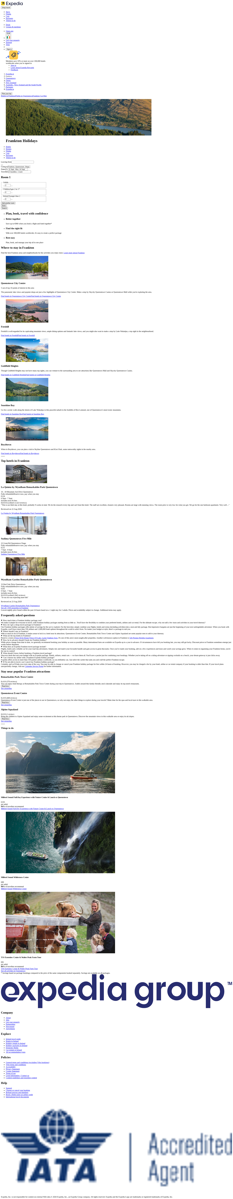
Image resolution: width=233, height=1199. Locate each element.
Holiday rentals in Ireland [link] (15, 1043)
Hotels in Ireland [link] (12, 1041)
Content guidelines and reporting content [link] (21, 1078)
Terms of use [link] (11, 1073)
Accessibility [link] (11, 1067)
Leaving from (6, 162)
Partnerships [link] (10, 1024)
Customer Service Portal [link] (34, 666)
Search (4, 208)
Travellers (4, 172)
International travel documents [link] (17, 1097)
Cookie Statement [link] (12, 1071)
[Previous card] (2, 456)
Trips (8, 45)
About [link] (8, 1018)
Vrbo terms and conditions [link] (16, 1065)
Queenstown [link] (11, 78)
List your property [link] (13, 1022)
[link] (26, 12)
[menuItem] (8, 96)
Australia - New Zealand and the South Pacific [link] (24, 85)
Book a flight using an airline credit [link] (19, 1095)
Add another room (8, 203)
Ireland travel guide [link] (13, 1039)
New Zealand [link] (11, 83)
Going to (4, 167)
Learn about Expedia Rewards (22, 68)
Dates (3, 169)
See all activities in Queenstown (13, 971)
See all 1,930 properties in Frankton (14, 608)
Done (4, 206)
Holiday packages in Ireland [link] (16, 1046)
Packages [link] (9, 87)
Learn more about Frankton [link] (74, 253)
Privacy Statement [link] (13, 1069)
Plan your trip (6, 94)
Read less (5, 686)
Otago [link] (8, 80)
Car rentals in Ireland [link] (14, 1050)
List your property (13, 40)
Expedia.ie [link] (10, 74)
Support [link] (9, 1088)
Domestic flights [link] (12, 1048)
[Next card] (4, 456)
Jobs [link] (7, 1020)
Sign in (9, 49)
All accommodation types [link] (15, 1052)
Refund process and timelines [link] (17, 1092)
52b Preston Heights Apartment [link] (141, 638)
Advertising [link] (10, 1029)
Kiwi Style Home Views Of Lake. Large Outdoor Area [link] (36, 638)
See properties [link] (6, 688)
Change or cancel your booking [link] (18, 1090)
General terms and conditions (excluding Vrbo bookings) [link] (27, 1062)
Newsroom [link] (10, 1026)
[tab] (8, 147)
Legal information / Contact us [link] (17, 1076)
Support (9, 42)
